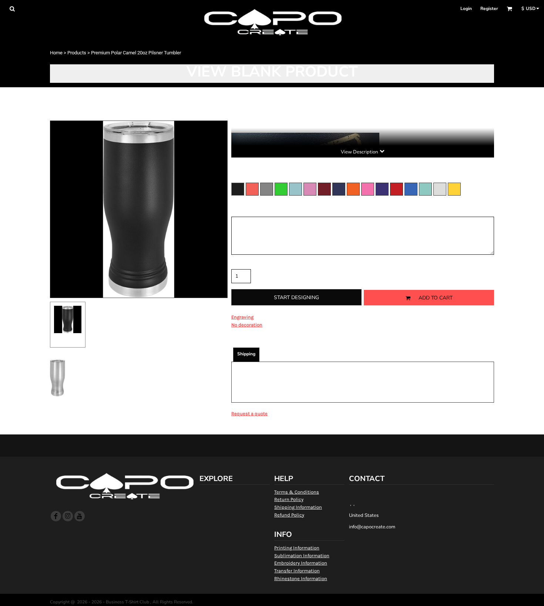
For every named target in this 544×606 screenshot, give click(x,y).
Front (68, 339)
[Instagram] (68, 516)
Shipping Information (298, 507)
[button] (12, 8)
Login (466, 8)
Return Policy (288, 499)
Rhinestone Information (300, 578)
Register (489, 8)
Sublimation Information (301, 555)
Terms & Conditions (296, 492)
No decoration (246, 325)
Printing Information (296, 548)
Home (56, 52)
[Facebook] (56, 516)
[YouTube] (79, 516)
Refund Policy (289, 515)
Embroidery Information (300, 563)
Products (76, 52)
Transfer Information (297, 570)
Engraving (242, 317)
